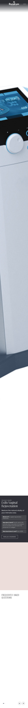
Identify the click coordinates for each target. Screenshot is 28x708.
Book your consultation (10, 537)
